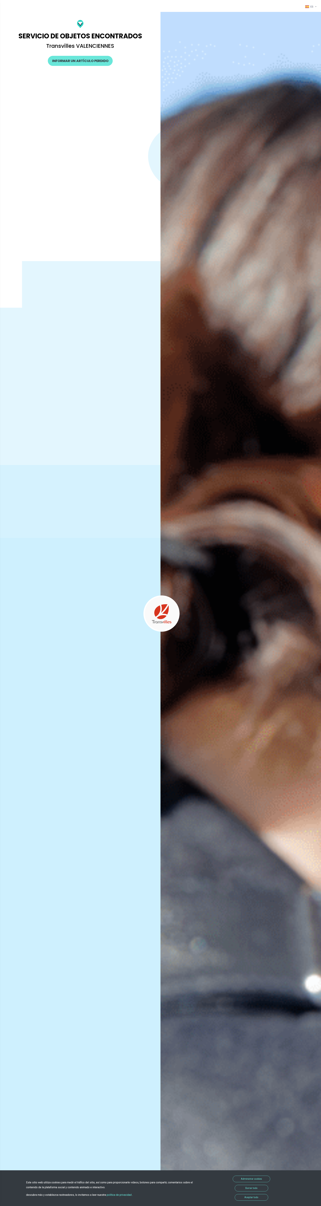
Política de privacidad (119, 1194)
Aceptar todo (251, 1197)
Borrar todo (251, 1188)
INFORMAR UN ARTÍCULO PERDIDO (80, 61)
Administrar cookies (251, 1179)
